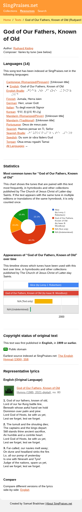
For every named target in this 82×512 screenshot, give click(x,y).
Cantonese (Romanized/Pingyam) (27, 82)
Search (42, 11)
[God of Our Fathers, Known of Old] (9, 391)
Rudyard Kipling (23, 48)
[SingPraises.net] (20, 6)
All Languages (15, 146)
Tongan (11, 141)
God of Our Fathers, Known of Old (38, 388)
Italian (10, 107)
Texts (18, 19)
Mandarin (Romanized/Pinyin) (25, 116)
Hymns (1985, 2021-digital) (34, 392)
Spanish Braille (15, 133)
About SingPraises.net (59, 503)
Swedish (11, 137)
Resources (27, 11)
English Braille (15, 90)
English (14, 86)
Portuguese (13, 124)
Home (7, 19)
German (11, 103)
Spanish (11, 128)
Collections (10, 11)
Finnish (11, 98)
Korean (11, 111)
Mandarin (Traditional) (20, 120)
